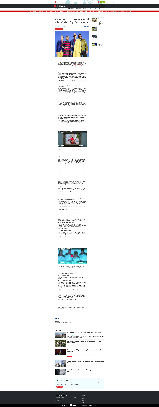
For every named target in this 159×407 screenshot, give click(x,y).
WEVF (83, 398)
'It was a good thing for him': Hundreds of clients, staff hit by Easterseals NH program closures (100, 46)
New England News (100, 27)
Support (103, 2)
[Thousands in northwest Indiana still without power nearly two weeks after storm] (60, 343)
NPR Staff (59, 25)
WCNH (83, 397)
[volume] (57, 6)
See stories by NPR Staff (59, 323)
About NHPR (85, 8)
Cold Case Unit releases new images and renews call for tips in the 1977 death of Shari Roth (100, 38)
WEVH (83, 399)
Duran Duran (74, 64)
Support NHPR (59, 386)
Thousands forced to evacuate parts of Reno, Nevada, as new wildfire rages (85, 333)
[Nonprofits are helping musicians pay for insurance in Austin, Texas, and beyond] (60, 352)
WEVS (83, 402)
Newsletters (63, 8)
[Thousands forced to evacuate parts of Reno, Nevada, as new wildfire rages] (60, 335)
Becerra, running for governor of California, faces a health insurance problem (85, 361)
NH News (99, 18)
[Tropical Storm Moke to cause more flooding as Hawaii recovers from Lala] (60, 372)
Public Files (83, 395)
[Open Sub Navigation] (59, 8)
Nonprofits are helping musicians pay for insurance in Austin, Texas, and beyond (85, 350)
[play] (55, 6)
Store (99, 8)
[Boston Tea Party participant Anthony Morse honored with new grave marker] (94, 29)
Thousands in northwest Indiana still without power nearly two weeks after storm (84, 341)
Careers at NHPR (74, 397)
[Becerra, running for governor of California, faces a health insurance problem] (60, 363)
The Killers (79, 64)
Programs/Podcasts (70, 8)
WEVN (83, 400)
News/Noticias (56, 8)
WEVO (83, 401)
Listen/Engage (78, 8)
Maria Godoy (68, 335)
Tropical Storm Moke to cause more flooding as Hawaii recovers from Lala (85, 370)
